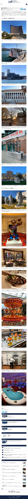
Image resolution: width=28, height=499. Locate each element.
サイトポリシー (9, 496)
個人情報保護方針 (18, 496)
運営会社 (14, 496)
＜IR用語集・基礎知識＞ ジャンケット (8, 452)
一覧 (25, 439)
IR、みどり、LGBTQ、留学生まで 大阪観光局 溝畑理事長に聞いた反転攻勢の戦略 (11, 472)
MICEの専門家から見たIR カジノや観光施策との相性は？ (9, 462)
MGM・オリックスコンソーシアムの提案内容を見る (8, 479)
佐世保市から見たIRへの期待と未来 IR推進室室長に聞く (8, 469)
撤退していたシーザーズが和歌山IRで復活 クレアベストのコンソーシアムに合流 (11, 482)
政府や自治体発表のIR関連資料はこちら (13, 422)
